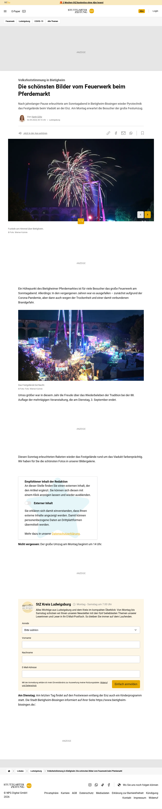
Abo (142, 11)
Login (155, 11)
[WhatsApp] (96, 784)
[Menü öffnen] (5, 11)
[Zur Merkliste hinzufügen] (141, 133)
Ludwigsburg (24, 21)
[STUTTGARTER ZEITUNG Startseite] (81, 11)
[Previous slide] (140, 214)
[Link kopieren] (108, 133)
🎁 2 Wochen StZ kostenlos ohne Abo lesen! (81, 2)
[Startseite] (9, 771)
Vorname (26, 638)
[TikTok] (102, 784)
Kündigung (152, 793)
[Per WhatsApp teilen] (131, 133)
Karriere (65, 793)
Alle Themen (53, 21)
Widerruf (153, 797)
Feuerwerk (10, 21)
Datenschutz (86, 793)
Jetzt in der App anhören (35, 133)
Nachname (27, 652)
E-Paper (16, 11)
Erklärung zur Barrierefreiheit (127, 793)
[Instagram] (90, 784)
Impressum (140, 797)
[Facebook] (109, 784)
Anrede (25, 623)
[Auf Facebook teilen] (116, 133)
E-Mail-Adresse (29, 667)
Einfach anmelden (126, 684)
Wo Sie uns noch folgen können (140, 784)
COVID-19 (38, 21)
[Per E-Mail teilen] (123, 133)
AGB (74, 793)
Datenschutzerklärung (66, 533)
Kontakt (126, 797)
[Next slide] (147, 214)
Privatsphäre (51, 793)
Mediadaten (102, 793)
